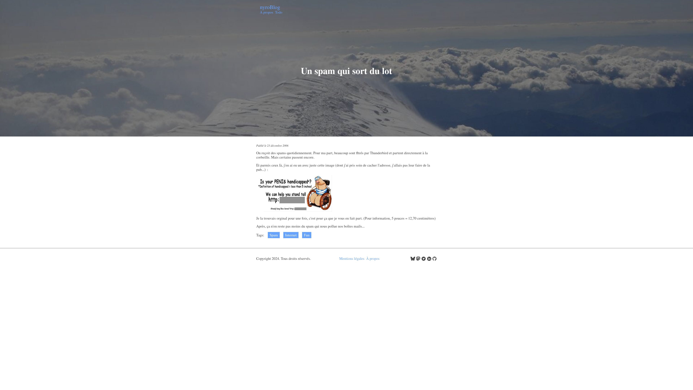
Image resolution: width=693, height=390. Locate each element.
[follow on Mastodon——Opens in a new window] (418, 259)
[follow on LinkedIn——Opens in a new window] (429, 259)
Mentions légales (351, 258)
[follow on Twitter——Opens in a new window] (423, 259)
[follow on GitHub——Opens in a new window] (434, 259)
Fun (307, 235)
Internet (291, 235)
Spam (274, 235)
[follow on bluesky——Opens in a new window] (413, 259)
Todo (278, 12)
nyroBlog (270, 6)
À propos (266, 12)
